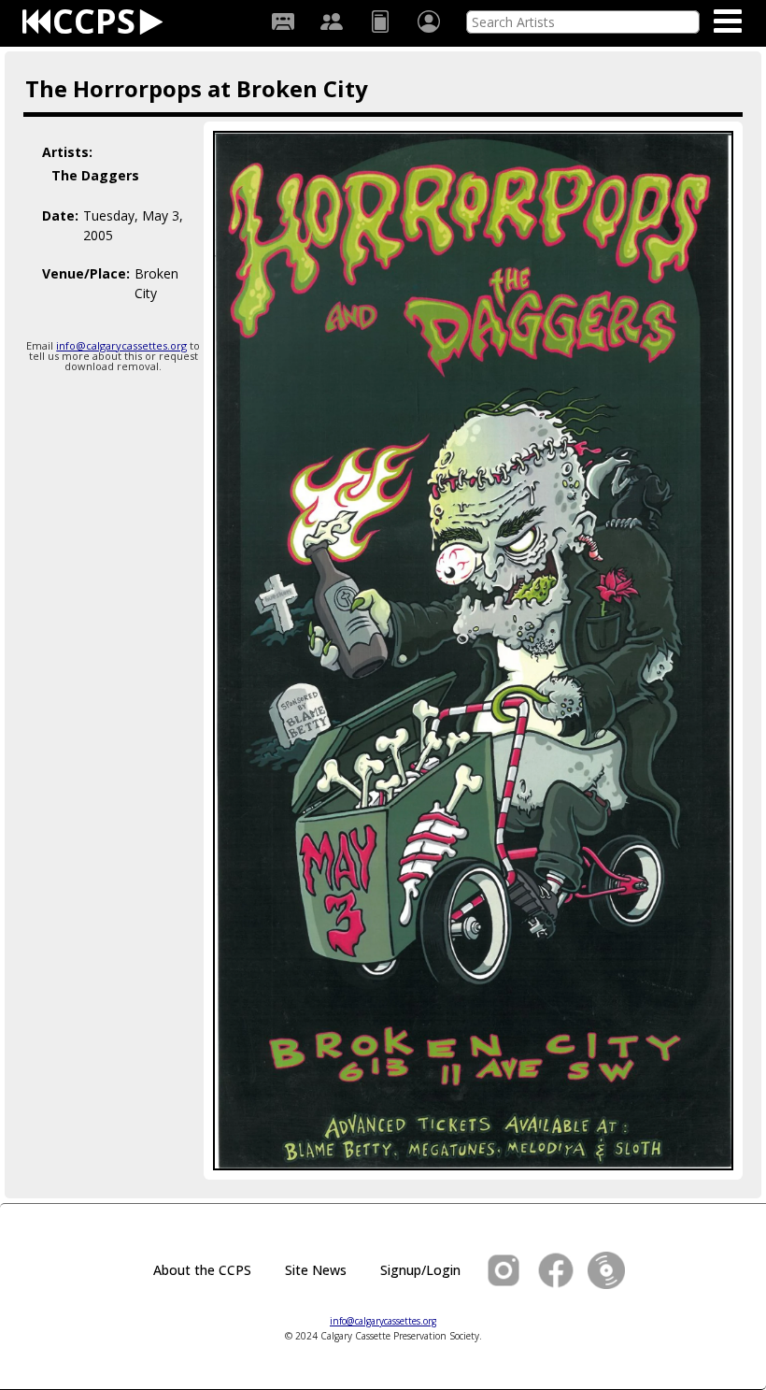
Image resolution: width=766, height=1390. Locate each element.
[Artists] (331, 21)
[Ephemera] (380, 21)
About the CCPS (202, 1270)
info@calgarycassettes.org (121, 345)
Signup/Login (420, 1270)
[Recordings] (283, 21)
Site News (316, 1270)
